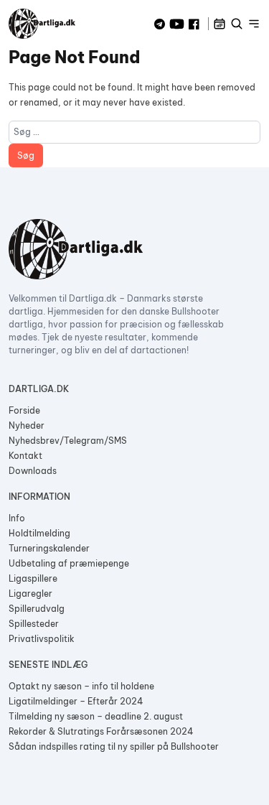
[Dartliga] (42, 24)
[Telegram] (159, 24)
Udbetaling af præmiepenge (69, 563)
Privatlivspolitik (42, 638)
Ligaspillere (33, 578)
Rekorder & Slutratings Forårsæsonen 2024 (101, 731)
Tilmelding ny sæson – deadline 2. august (96, 716)
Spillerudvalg (37, 608)
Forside (24, 410)
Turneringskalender (49, 548)
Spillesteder (34, 623)
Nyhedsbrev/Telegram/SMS (68, 440)
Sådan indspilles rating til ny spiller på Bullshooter (114, 746)
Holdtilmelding (39, 533)
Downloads (33, 470)
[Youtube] (176, 24)
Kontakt (25, 455)
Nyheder (26, 425)
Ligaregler (30, 593)
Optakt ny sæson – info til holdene (81, 686)
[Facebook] (194, 24)
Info (17, 518)
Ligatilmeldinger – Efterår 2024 (76, 701)
